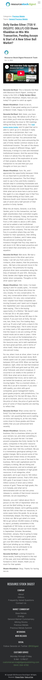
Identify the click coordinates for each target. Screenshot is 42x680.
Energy (21, 616)
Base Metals (21, 613)
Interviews (21, 631)
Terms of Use (29, 677)
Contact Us (21, 603)
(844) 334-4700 (21, 665)
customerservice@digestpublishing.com (21, 662)
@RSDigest (33, 646)
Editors (21, 597)
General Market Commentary (21, 619)
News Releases (21, 635)
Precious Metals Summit (21, 628)
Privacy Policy (19, 677)
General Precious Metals (18, 19)
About (21, 594)
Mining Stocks (21, 622)
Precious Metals (18, 16)
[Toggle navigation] (39, 2)
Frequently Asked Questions (21, 600)
